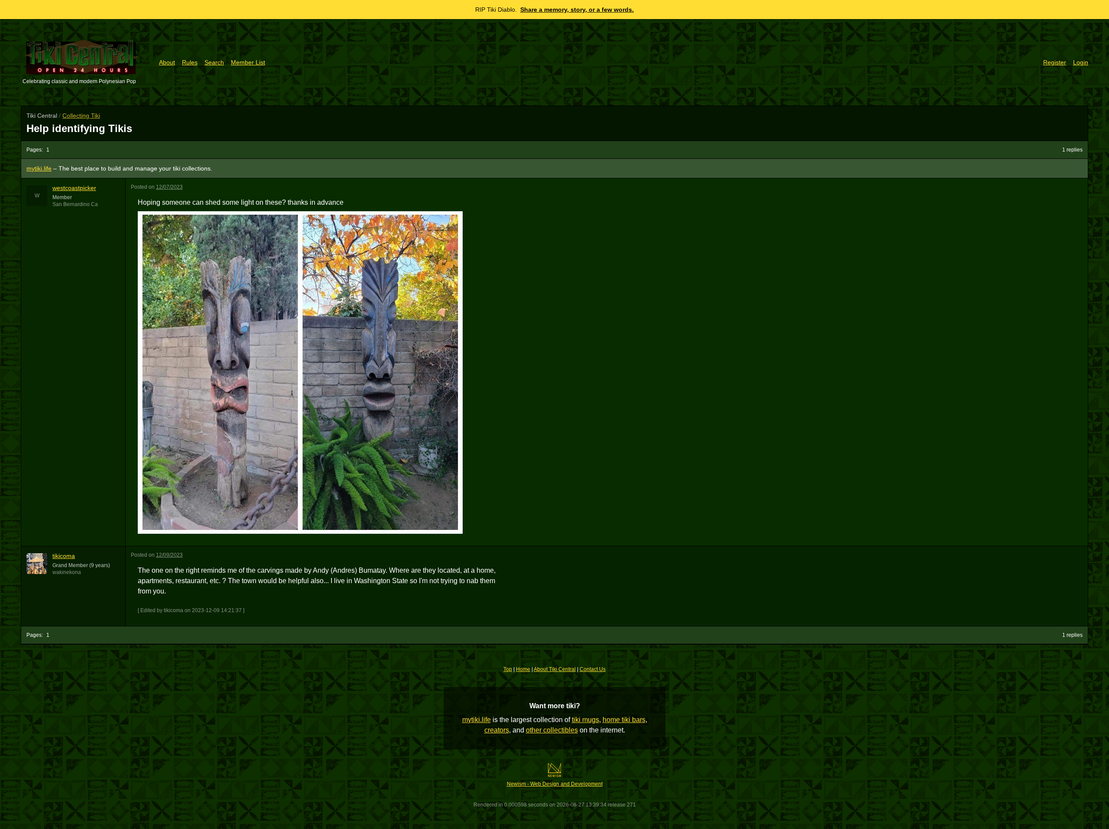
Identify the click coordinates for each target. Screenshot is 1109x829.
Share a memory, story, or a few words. (577, 9)
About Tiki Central (555, 669)
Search (214, 62)
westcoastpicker (74, 187)
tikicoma (63, 555)
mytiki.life (476, 719)
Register (1054, 62)
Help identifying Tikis (79, 128)
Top (507, 669)
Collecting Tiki (81, 115)
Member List (248, 62)
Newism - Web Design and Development (555, 784)
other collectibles (552, 730)
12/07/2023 (169, 187)
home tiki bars (624, 719)
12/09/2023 (169, 555)
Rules (190, 62)
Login (1080, 62)
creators (496, 730)
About (167, 62)
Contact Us (593, 669)
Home (523, 669)
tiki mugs (585, 719)
